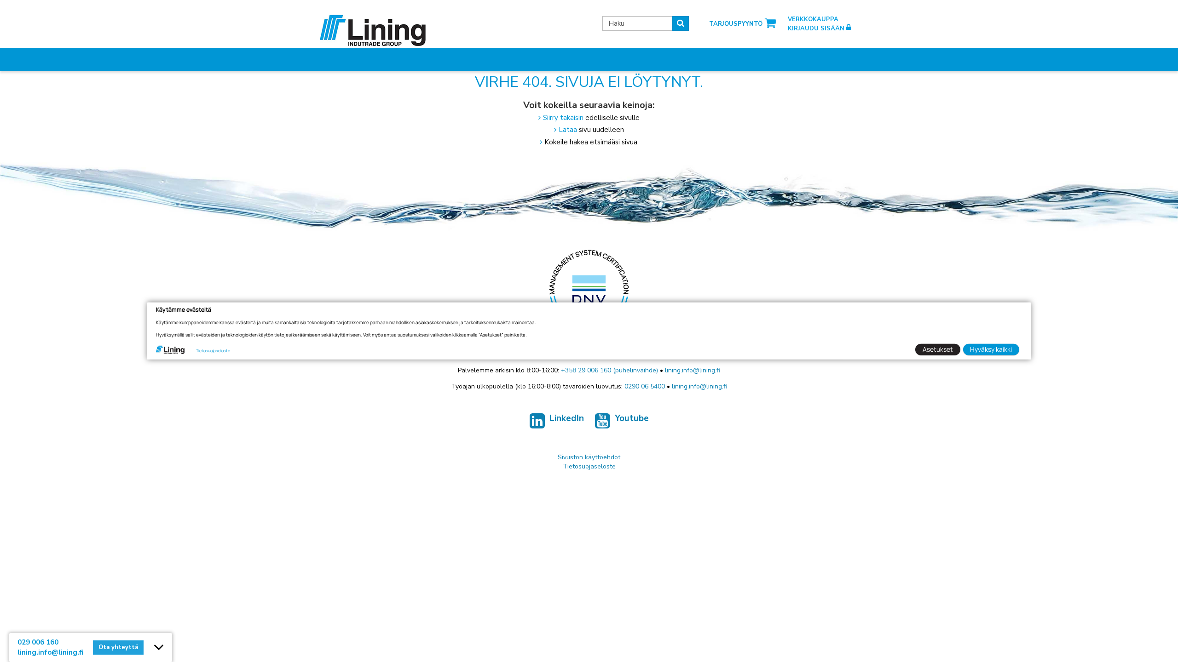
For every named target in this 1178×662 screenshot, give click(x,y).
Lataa (568, 129)
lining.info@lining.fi (692, 370)
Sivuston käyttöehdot (589, 457)
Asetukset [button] (938, 349)
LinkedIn (566, 418)
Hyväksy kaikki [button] (991, 349)
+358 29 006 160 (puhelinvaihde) (609, 370)
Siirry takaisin (563, 117)
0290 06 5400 (644, 386)
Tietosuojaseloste (589, 466)
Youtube (632, 418)
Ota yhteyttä (118, 647)
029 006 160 (37, 642)
